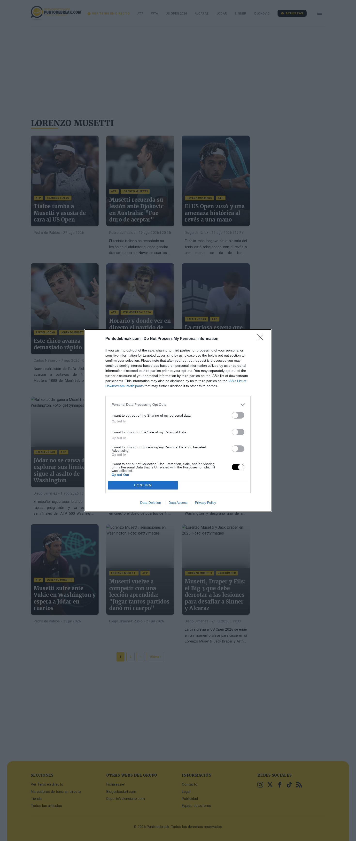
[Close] (261, 339)
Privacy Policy (205, 503)
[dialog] (178, 420)
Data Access (178, 503)
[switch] (238, 415)
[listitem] (178, 404)
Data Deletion (150, 503)
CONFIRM (143, 485)
